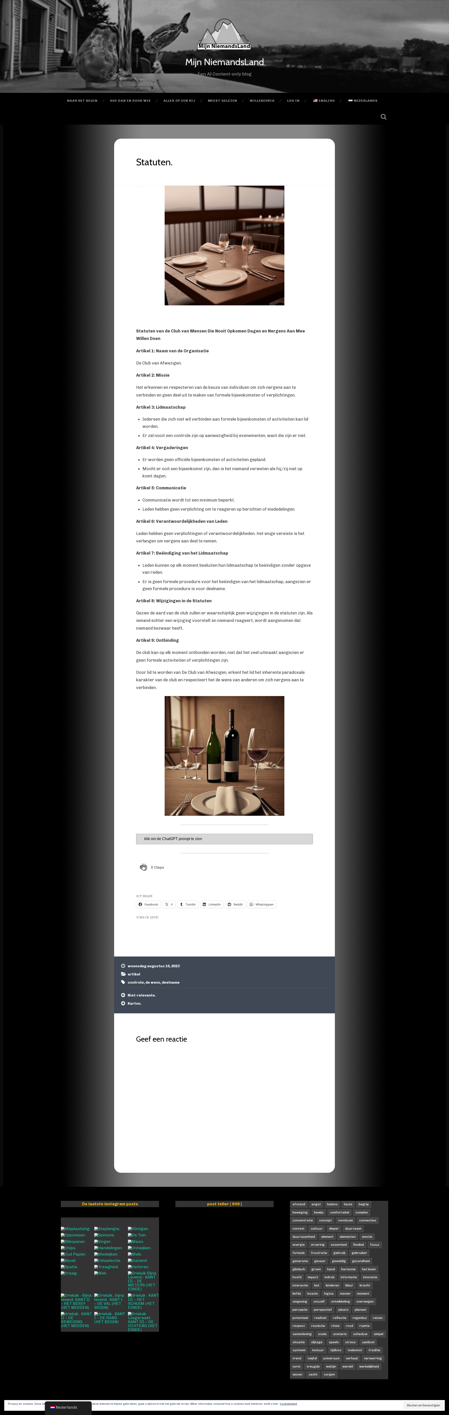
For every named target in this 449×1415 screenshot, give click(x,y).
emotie (367, 1236)
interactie (300, 1285)
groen (316, 1269)
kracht (365, 1285)
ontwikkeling (340, 1301)
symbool (368, 1342)
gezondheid (361, 1261)
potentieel (300, 1318)
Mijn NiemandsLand (224, 62)
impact (313, 1277)
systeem (299, 1350)
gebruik (339, 1253)
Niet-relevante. (142, 995)
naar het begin (82, 100)
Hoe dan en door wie (130, 100)
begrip (364, 1204)
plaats (343, 1309)
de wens (152, 982)
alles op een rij (179, 100)
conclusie (345, 1220)
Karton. (134, 1003)
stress (350, 1342)
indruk (329, 1277)
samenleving (302, 1334)
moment (363, 1293)
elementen (348, 1236)
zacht (313, 1374)
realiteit (320, 1318)
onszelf (319, 1301)
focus (374, 1244)
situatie (299, 1342)
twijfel (312, 1358)
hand (331, 1269)
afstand (299, 1204)
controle (136, 982)
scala (322, 1334)
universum (331, 1358)
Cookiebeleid (288, 1403)
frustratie (319, 1253)
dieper (334, 1228)
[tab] (224, 839)
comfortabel (339, 1212)
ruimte (364, 1326)
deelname (171, 982)
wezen (297, 1374)
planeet (360, 1309)
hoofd (297, 1277)
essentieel (339, 1244)
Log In (293, 100)
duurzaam (353, 1228)
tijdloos (335, 1350)
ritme (335, 1326)
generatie (300, 1261)
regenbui (360, 1318)
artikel (134, 974)
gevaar (320, 1261)
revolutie (318, 1326)
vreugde (313, 1366)
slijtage (316, 1342)
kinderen (332, 1285)
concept (325, 1220)
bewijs (319, 1212)
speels (334, 1342)
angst (316, 1204)
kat (316, 1285)
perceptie (300, 1309)
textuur (318, 1350)
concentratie (303, 1220)
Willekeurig (262, 100)
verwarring (373, 1358)
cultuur (317, 1228)
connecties (367, 1220)
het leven (369, 1269)
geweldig (339, 1261)
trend (297, 1358)
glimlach (299, 1269)
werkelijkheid (369, 1366)
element (327, 1236)
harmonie (348, 1269)
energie (299, 1244)
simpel (378, 1334)
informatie (349, 1277)
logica (329, 1293)
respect (299, 1326)
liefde (297, 1293)
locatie (312, 1293)
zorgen (329, 1374)
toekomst (355, 1350)
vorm (296, 1366)
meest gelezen (222, 100)
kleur (349, 1285)
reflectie (339, 1318)
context (298, 1228)
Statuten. (154, 162)
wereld (347, 1366)
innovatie (370, 1277)
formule (299, 1253)
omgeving (300, 1301)
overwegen (365, 1301)
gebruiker (359, 1253)
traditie (374, 1350)
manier (345, 1293)
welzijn (331, 1366)
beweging (300, 1212)
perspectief (323, 1309)
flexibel (358, 1244)
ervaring (318, 1244)
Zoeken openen (383, 117)
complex (361, 1212)
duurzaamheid (304, 1236)
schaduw (360, 1334)
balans (332, 1204)
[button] (152, 867)
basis (348, 1204)
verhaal (352, 1358)
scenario (340, 1334)
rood (349, 1326)
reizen (378, 1318)
